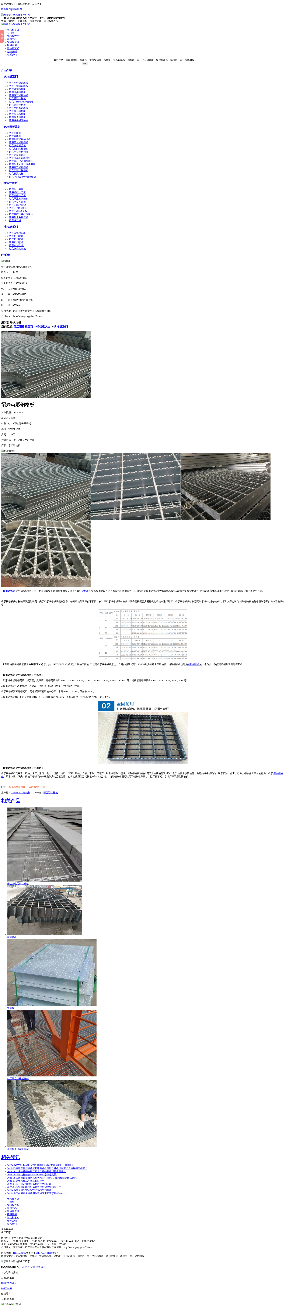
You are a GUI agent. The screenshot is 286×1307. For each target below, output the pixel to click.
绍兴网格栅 (15, 136)
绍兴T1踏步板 (16, 236)
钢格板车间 (13, 48)
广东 (22, 1267)
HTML (16, 1253)
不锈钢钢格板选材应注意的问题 (29, 1184)
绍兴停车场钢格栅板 (20, 158)
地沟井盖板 (11, 183)
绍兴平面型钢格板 (18, 108)
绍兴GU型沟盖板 (18, 208)
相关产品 (10, 800)
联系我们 (6, 9)
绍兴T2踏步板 (16, 239)
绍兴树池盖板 (16, 189)
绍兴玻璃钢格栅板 (18, 170)
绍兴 (27, 1267)
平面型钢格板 (50, 792)
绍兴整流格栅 (16, 173)
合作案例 (12, 51)
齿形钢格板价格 (17, 787)
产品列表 (7, 70)
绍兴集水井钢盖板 (18, 217)
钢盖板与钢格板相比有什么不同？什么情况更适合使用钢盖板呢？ (47, 1168)
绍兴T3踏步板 (16, 242)
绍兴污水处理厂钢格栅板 (22, 164)
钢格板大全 (13, 36)
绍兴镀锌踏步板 (17, 233)
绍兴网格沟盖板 (17, 201)
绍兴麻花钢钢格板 (18, 95)
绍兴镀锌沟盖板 (17, 192)
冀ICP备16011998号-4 (47, 1253)
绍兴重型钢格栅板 (18, 151)
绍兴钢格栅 (15, 133)
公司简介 (12, 33)
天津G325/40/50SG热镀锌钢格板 (29, 1190)
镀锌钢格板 (194, 664)
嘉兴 (43, 1267)
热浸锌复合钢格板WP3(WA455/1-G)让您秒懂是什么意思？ (43, 1177)
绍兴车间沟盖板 (17, 195)
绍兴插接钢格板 (17, 92)
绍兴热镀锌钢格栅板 (20, 139)
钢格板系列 (11, 76)
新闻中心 (12, 39)
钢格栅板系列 (12, 126)
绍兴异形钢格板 (17, 111)
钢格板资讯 (13, 42)
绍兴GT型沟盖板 (18, 205)
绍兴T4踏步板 (16, 245)
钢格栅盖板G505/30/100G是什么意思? (32, 1174)
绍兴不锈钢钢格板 (18, 86)
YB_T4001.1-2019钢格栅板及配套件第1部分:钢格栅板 (40, 1165)
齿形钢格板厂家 (37, 787)
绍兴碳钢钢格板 (17, 89)
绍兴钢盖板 (15, 220)
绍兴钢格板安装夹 (18, 120)
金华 (32, 1267)
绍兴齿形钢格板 (17, 105)
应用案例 (12, 45)
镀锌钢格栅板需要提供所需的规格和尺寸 (34, 1187)
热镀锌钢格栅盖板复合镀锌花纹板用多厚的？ (36, 1171)
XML (23, 1253)
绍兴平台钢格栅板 (18, 142)
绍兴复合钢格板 (17, 117)
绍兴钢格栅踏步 (17, 155)
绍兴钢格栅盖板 (17, 145)
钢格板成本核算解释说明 (25, 1181)
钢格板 (85, 591)
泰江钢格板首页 (23, 326)
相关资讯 (10, 1157)
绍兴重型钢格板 (17, 98)
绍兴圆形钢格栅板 (18, 167)
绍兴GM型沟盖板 (18, 211)
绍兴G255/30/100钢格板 (21, 101)
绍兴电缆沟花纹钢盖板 (21, 214)
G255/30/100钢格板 (20, 792)
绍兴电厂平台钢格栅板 (21, 161)
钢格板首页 (13, 29)
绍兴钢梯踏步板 (17, 248)
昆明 (38, 1267)
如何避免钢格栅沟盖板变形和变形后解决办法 (36, 1193)
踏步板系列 (11, 226)
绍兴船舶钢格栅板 (18, 148)
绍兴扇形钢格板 (17, 114)
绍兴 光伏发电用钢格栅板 (22, 176)
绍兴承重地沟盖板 (18, 198)
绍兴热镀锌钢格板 (18, 83)
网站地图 (17, 9)
